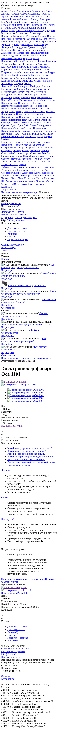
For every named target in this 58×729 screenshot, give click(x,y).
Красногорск (8, 78)
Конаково (6, 75)
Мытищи (25, 97)
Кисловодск (26, 69)
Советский (7, 153)
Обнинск (46, 119)
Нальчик (13, 100)
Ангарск (5, 13)
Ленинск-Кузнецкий (12, 83)
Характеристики (21, 579)
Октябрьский (28, 122)
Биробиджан (8, 25)
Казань (19, 61)
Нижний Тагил (30, 108)
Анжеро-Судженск (21, 13)
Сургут (5, 158)
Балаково (15, 19)
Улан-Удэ (39, 167)
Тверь (4, 161)
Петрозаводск (40, 128)
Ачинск (5, 19)
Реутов (5, 136)
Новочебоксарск (10, 117)
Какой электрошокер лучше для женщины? (28, 292)
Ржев (12, 136)
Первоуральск (44, 125)
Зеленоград (20, 55)
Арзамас (35, 13)
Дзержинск (26, 44)
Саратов (26, 145)
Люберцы (35, 86)
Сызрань (14, 158)
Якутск (23, 184)
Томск (14, 164)
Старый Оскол (22, 156)
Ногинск (6, 119)
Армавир (45, 13)
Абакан (5, 11)
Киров (4, 69)
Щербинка (6, 181)
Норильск (16, 119)
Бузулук (16, 27)
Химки (5, 175)
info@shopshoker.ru (11, 654)
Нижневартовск (24, 105)
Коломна (6, 8)
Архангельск (30, 16)
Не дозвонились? (10, 206)
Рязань (4, 142)
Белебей (5, 22)
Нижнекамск (40, 105)
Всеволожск (32, 39)
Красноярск (33, 78)
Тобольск (45, 161)
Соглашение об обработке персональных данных (15, 650)
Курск (22, 80)
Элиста (32, 181)
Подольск (37, 131)
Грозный (22, 41)
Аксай (13, 11)
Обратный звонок (10, 209)
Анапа (49, 11)
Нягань (36, 119)
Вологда (42, 36)
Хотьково (14, 175)
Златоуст (31, 55)
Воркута (51, 36)
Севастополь (38, 145)
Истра (36, 58)
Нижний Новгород (11, 108)
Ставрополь (7, 156)
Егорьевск (18, 50)
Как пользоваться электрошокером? (23, 340)
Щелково (49, 178)
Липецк (5, 86)
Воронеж (6, 39)
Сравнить (22, 437)
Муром (16, 97)
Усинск (5, 170)
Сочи (49, 153)
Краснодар (21, 78)
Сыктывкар (25, 158)
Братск (43, 25)
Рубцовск (47, 136)
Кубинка (5, 80)
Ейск (27, 50)
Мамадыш (31, 89)
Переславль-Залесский (13, 128)
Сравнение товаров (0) (13, 244)
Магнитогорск (9, 89)
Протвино (6, 133)
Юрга (16, 184)
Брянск (51, 25)
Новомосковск (31, 111)
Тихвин (25, 161)
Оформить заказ (17, 220)
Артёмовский (16, 16)
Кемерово (6, 66)
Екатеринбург (37, 50)
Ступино (49, 156)
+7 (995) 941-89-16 (11, 203)
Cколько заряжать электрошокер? (24, 314)
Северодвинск (8, 147)
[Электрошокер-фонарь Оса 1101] (19, 384)
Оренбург (47, 122)
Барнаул (35, 19)
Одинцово (6, 122)
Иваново (41, 55)
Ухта (46, 170)
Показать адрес (10, 657)
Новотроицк (22, 114)
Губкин (31, 41)
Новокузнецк (16, 111)
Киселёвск (14, 69)
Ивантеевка (7, 58)
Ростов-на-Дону (33, 136)
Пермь (29, 128)
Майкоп (21, 89)
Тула (13, 167)
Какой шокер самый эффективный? (27, 285)
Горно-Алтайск (9, 41)
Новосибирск (8, 114)
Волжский (31, 36)
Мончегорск (31, 94)
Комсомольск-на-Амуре (42, 72)
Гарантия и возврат (17, 239)
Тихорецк (34, 161)
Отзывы (5, 676)
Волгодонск (19, 36)
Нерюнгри (23, 103)
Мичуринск (7, 94)
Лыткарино (23, 86)
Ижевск (18, 58)
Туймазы (6, 167)
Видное (51, 30)
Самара (38, 142)
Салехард (29, 142)
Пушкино (25, 133)
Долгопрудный (19, 47)
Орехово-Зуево (9, 125)
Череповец (49, 175)
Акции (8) (12, 234)
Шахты (39, 178)
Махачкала (43, 89)
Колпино (24, 72)
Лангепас (47, 80)
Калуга (41, 61)
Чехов (14, 178)
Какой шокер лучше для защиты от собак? (28, 266)
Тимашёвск (14, 161)
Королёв (25, 75)
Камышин (42, 64)
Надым (5, 100)
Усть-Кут (34, 170)
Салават (19, 142)
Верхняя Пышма (21, 30)
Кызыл (37, 80)
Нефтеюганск (8, 105)
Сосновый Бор (38, 153)
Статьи (11, 236)
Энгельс (40, 181)
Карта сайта (7, 679)
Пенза (33, 125)
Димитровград (40, 44)
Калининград (30, 61)
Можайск (19, 94)
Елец (48, 50)
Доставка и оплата (17, 228)
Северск (21, 147)
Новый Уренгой (43, 117)
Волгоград (6, 36)
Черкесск (6, 178)
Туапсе (22, 164)
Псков (16, 133)
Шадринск (29, 178)
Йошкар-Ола (8, 61)
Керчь (15, 66)
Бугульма (6, 27)
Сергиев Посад (34, 147)
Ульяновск (50, 167)
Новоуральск (36, 114)
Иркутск (27, 58)
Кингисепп (33, 66)
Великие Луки (28, 27)
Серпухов (48, 147)
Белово (14, 22)
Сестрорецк (7, 150)
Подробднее (7, 270)
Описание (6, 579)
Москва (42, 94)
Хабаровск (27, 172)
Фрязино (16, 172)
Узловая (30, 167)
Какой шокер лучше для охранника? (26, 451)
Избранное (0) (8, 247)
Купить (5, 437)
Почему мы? (7, 519)
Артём (4, 16)
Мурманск (6, 97)
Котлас (45, 75)
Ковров (5, 72)
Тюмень (21, 167)
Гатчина (52, 39)
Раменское (47, 133)
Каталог (5, 259)
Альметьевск (38, 11)
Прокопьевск (49, 131)
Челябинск (37, 175)
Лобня (13, 86)
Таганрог (37, 158)
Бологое (35, 25)
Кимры (22, 66)
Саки (11, 142)
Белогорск (23, 22)
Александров (24, 11)
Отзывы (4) (15, 582)
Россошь (19, 136)
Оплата (5, 497)
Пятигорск (36, 133)
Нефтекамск (36, 103)
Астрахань (43, 16)
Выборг (43, 39)
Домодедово (34, 47)
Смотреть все (8, 307)
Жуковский (43, 52)
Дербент (15, 44)
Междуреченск (9, 92)
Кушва (29, 80)
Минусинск (39, 92)
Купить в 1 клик (9, 440)
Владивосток (8, 33)
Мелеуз (21, 92)
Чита (20, 178)
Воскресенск (18, 39)
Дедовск (5, 44)
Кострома (36, 75)
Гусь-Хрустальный (46, 41)
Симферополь (21, 150)
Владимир (35, 33)
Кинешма (45, 66)
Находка (51, 100)
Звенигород (7, 55)
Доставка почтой (16, 231)
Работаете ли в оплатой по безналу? (26, 459)
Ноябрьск (27, 119)
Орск (20, 125)
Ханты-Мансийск (43, 172)
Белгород (45, 19)
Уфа (41, 170)
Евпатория (7, 50)
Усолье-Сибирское (19, 170)
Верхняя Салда (38, 30)
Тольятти (6, 164)
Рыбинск (6, 139)
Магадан (45, 86)
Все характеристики (12, 425)
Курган (15, 80)
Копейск (16, 75)
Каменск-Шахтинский (25, 64)
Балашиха (25, 19)
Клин (36, 69)
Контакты (12, 640)
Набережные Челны (41, 97)
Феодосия (6, 172)
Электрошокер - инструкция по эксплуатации (25, 324)
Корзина (6, 186)
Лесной (27, 83)
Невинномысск (9, 103)
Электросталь (20, 181)
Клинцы (44, 69)
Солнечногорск (21, 153)
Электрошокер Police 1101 (15, 593)
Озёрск (16, 122)
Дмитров (6, 47)
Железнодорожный (27, 52)
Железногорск (8, 52)
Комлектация (38, 579)
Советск (45, 150)
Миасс (29, 92)
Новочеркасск (26, 117)
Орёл (26, 125)
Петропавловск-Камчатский (16, 131)
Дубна (44, 47)
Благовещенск (22, 25)
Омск (38, 122)
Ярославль (39, 184)
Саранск (17, 145)
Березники (35, 22)
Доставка (6, 470)
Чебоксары (25, 175)
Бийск (45, 22)
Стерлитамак (37, 156)
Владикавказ (22, 33)
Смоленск (35, 150)
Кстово (44, 78)
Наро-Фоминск (27, 100)
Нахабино (41, 100)
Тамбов (46, 158)
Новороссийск (47, 111)
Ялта (30, 184)
